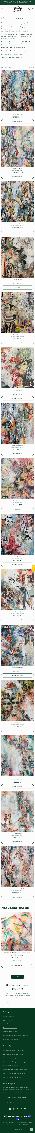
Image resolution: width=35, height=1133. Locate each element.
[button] (2, 9)
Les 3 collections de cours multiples (14, 1073)
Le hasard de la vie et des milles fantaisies (17, 889)
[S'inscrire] (30, 1003)
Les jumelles (18, 722)
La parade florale (17, 334)
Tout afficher (17, 977)
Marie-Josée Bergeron (11, 1122)
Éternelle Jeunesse (17, 501)
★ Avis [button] (33, 568)
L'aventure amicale (17, 833)
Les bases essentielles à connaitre (13, 1050)
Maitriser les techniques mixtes (12, 1058)
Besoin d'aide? (7, 1020)
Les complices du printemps (17, 612)
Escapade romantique (17, 445)
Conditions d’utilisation (26, 1127)
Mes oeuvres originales (10, 1028)
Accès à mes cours (8, 1016)
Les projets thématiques (10, 1065)
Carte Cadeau (7, 1024)
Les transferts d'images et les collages (14, 1062)
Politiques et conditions (10, 1039)
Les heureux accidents (17, 667)
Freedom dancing (17, 168)
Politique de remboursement (21, 1124)
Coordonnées (18, 1129)
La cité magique (17, 224)
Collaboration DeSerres (10, 1031)
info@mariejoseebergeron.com (19, 1092)
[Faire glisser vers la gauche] (14, 972)
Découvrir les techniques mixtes (13, 1054)
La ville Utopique (17, 113)
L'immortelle (17, 556)
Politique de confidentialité (12, 1127)
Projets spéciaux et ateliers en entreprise (15, 1035)
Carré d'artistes (6, 47)
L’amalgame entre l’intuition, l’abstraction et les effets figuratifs (17, 953)
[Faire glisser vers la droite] (21, 972)
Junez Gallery (6, 57)
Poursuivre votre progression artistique (15, 1069)
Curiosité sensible (17, 279)
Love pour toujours (17, 390)
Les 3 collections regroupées (12, 1077)
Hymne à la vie (17, 778)
